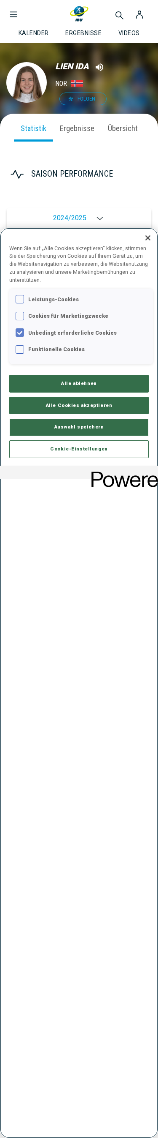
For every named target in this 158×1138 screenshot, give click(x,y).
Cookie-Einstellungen (78, 449)
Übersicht (123, 128)
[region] (79, 683)
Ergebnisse (77, 128)
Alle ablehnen (78, 383)
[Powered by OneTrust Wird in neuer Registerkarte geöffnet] (122, 473)
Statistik (33, 128)
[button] (13, 10)
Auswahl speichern (79, 427)
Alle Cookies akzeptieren (79, 405)
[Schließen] (148, 238)
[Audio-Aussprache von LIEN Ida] (99, 67)
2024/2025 (69, 218)
